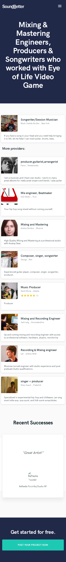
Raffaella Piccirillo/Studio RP (33, 486)
